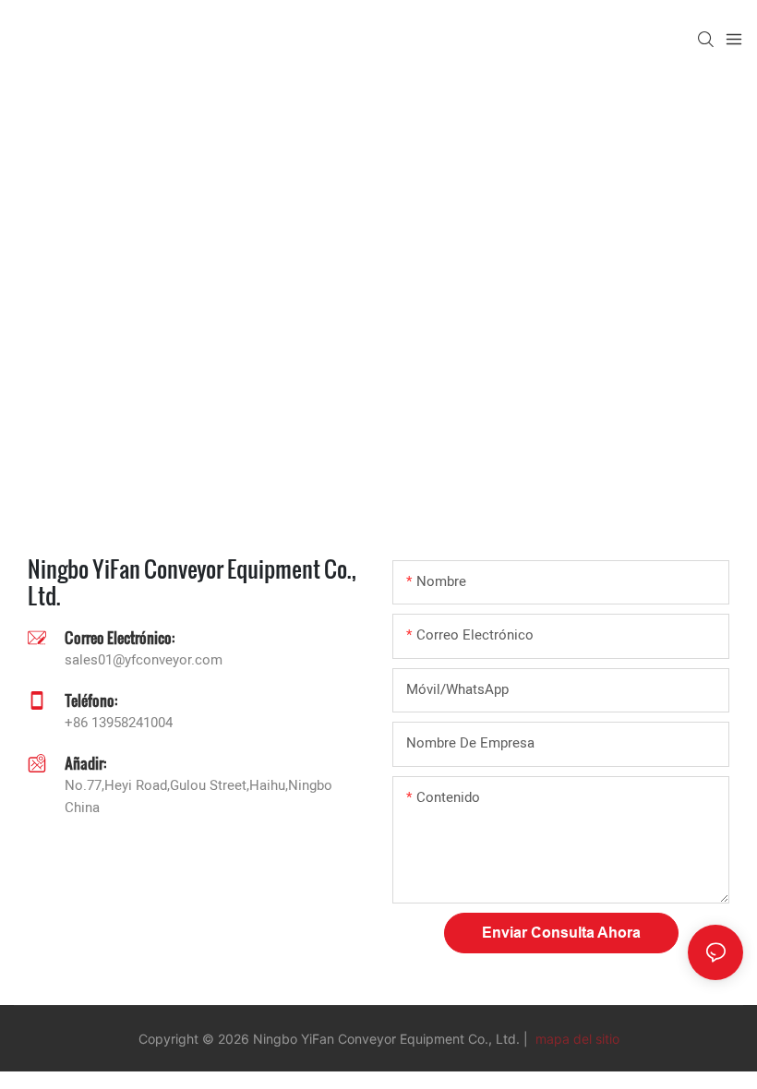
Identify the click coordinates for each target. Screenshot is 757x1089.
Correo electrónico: (119, 637)
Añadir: (85, 762)
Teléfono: (91, 700)
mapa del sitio (575, 1039)
